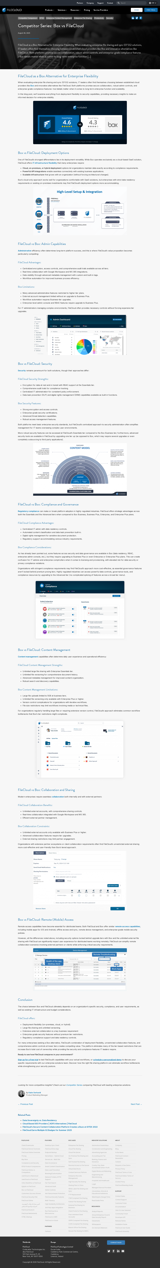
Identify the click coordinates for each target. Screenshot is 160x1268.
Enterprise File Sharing (83, 18)
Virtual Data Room (75, 1169)
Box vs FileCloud (27, 1190)
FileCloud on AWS (51, 1217)
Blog (117, 1149)
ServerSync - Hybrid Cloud (54, 1156)
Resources (75, 10)
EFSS (42, 18)
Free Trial (151, 10)
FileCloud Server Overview (31, 1149)
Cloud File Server (74, 1152)
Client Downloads (28, 1145)
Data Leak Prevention (52, 1170)
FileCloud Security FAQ (29, 1197)
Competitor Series (74, 1085)
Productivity (99, 18)
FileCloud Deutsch (28, 1210)
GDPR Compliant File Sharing (78, 1220)
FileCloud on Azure (51, 1220)
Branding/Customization (53, 1173)
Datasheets (96, 1221)
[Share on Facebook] (140, 18)
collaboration (58, 797)
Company (90, 3)
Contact (110, 3)
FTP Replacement (75, 1195)
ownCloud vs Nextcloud (30, 1176)
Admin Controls (50, 1190)
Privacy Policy (120, 1169)
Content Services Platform (78, 1172)
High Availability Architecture (55, 1204)
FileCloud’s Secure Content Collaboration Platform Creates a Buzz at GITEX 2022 (60, 1127)
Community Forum (121, 1214)
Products (48, 10)
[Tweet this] (136, 18)
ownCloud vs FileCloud (30, 1179)
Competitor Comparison (28, 18)
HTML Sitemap (27, 1217)
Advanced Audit (50, 1186)
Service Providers (101, 10)
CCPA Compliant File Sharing (78, 1224)
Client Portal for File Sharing (78, 1211)
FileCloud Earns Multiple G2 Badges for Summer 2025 (47, 1130)
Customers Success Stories (31, 1193)
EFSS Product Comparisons (31, 1166)
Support (100, 3)
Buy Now (25, 1159)
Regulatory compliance (28, 511)
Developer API (120, 1217)
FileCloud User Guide (122, 1228)
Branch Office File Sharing (77, 1227)
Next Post (136, 1104)
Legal (94, 1184)
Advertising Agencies (99, 1152)
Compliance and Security (30, 1163)
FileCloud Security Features (54, 1197)
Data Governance (51, 1163)
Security (109, 18)
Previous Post (25, 1104)
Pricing (87, 10)
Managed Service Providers (101, 1187)
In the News (119, 1152)
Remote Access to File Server (79, 1165)
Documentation (120, 1207)
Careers (118, 1162)
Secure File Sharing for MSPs (78, 1231)
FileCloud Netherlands (29, 1213)
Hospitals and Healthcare (100, 1180)
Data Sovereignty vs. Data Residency (40, 1120)
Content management (28, 656)
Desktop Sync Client (52, 1145)
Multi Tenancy (50, 1200)
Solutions (61, 10)
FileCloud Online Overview (31, 1152)
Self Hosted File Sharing (77, 1162)
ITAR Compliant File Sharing (78, 1198)
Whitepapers (96, 1224)
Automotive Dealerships (100, 1145)
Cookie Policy (120, 1182)
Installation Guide (121, 1224)
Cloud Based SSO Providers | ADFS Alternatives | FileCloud (50, 1123)
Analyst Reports (97, 1211)
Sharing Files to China (76, 1185)
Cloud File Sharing (75, 1149)
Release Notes (120, 1221)
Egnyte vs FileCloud (28, 1186)
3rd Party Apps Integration (54, 1207)
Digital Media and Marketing (101, 1171)
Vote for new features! (123, 1210)
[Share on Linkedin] (133, 18)
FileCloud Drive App (52, 1149)
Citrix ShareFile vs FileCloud (31, 1183)
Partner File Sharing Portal (77, 1202)
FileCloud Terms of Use (123, 1172)
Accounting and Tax (99, 1156)
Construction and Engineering (102, 1149)
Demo (136, 10)
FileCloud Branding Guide (124, 1185)
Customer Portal (121, 1203)
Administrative (24, 250)
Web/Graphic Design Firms (101, 1197)
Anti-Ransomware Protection (55, 1193)
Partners (80, 3)
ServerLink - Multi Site (52, 1159)
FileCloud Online (27, 1200)
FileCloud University (122, 1231)
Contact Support (121, 1200)
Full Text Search (50, 1183)
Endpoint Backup (51, 1152)
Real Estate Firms (98, 1200)
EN (153, 3)
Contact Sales (120, 1196)
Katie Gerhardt (34, 1093)
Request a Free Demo (122, 1165)
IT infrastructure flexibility (45, 163)
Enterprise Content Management (59, 18)
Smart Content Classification (55, 1166)
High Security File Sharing (77, 1182)
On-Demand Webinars (99, 1228)
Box (32, 85)
